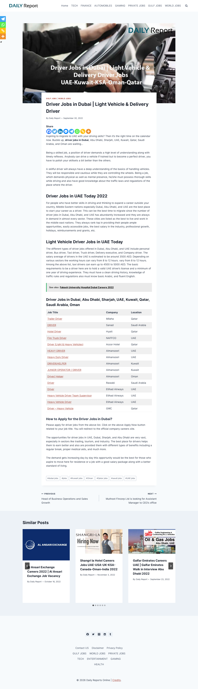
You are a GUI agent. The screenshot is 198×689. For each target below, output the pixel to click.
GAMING (120, 5)
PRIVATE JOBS (136, 5)
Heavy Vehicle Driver (59, 402)
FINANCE (86, 5)
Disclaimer (98, 648)
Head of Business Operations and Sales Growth (64, 498)
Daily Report (54, 118)
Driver (50, 382)
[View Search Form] (186, 5)
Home (64, 5)
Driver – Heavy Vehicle (60, 408)
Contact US (82, 648)
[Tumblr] (110, 634)
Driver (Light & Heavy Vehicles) (65, 344)
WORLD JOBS (173, 5)
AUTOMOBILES (103, 5)
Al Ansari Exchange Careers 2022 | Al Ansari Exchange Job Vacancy (44, 571)
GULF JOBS (155, 5)
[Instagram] (99, 634)
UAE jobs (130, 478)
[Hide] (1, 42)
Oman (89, 478)
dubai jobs (52, 478)
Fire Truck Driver (56, 338)
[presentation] (46, 544)
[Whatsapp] (77, 131)
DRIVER (51, 325)
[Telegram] (71, 131)
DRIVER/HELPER (56, 363)
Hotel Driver (54, 331)
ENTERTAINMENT (97, 658)
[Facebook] (48, 131)
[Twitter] (54, 131)
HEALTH (99, 664)
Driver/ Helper (55, 376)
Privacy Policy (115, 648)
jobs (64, 478)
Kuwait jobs (76, 478)
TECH (74, 5)
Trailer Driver (54, 318)
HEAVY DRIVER (56, 350)
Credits (116, 680)
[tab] (93, 605)
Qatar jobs (102, 478)
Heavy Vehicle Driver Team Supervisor (69, 395)
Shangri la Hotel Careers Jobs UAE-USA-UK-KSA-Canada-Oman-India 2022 (99, 565)
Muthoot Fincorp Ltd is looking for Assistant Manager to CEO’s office (131, 498)
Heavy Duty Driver (57, 357)
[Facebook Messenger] (65, 131)
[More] (88, 131)
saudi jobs (116, 478)
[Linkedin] (60, 131)
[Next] (170, 565)
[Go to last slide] (27, 565)
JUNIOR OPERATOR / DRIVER (64, 369)
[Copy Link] (82, 131)
